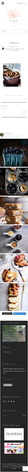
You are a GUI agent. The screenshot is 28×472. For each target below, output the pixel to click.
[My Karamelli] (14, 448)
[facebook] (6, 401)
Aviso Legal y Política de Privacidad (13, 467)
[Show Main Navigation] (3, 3)
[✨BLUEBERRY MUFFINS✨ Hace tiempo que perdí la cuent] (14, 182)
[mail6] (25, 3)
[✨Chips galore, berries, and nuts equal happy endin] (14, 239)
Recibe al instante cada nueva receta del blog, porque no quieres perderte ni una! (14, 371)
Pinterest (20, 95)
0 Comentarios (14, 50)
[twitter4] (22, 3)
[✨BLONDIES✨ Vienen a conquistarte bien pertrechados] (14, 210)
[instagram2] (20, 3)
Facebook (13, 95)
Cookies (14, 468)
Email (7, 95)
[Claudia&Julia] (14, 434)
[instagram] (4, 401)
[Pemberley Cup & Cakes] (14, 18)
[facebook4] (18, 3)
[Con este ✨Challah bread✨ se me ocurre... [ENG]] (14, 297)
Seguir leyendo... (9, 338)
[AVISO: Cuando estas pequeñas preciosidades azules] (14, 153)
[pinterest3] (23, 3)
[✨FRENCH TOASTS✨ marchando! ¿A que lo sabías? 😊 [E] (14, 268)
